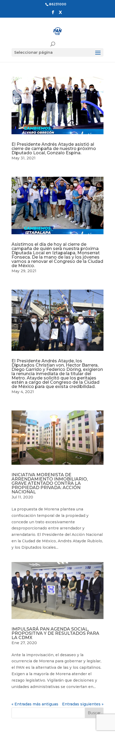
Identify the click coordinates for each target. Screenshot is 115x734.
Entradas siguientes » (82, 704)
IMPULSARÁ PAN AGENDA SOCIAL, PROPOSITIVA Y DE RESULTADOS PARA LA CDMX (55, 633)
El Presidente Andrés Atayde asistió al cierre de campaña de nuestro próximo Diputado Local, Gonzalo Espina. (53, 148)
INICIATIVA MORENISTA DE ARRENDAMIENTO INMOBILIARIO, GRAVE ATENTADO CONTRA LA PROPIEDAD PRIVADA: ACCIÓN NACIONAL (49, 483)
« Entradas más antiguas (34, 704)
